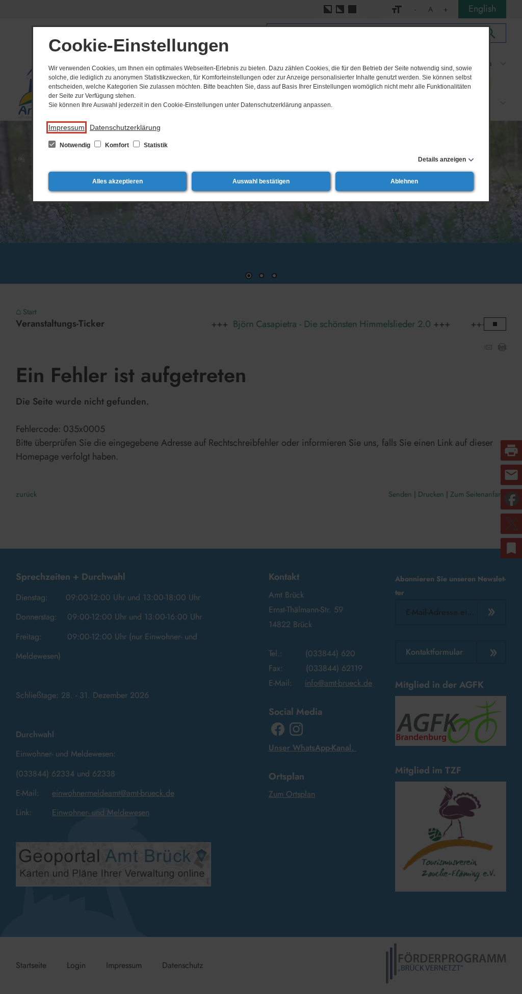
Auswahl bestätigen (261, 181)
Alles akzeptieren (117, 181)
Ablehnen (404, 181)
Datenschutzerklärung (125, 127)
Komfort (116, 145)
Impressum (66, 127)
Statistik (155, 145)
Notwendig (75, 145)
